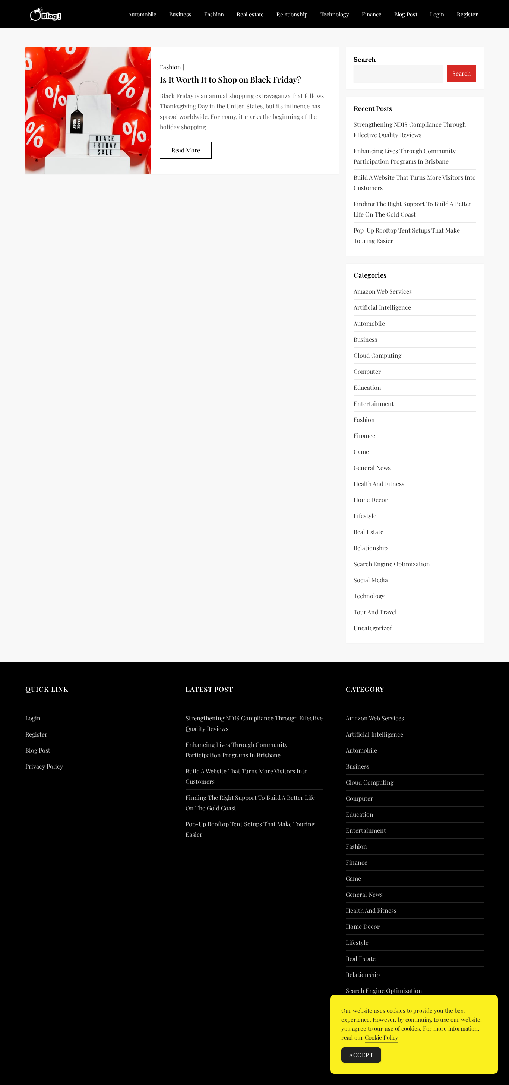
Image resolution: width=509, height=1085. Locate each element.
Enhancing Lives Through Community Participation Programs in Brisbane (405, 156)
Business (180, 14)
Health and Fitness (379, 484)
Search (365, 59)
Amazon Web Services (383, 291)
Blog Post (405, 14)
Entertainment (374, 403)
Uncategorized (373, 628)
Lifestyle (365, 516)
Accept (361, 1055)
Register (467, 14)
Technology (334, 14)
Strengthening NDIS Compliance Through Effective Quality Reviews (410, 129)
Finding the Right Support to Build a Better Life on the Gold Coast (412, 209)
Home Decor (371, 500)
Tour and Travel (375, 612)
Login (437, 14)
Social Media (371, 580)
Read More (185, 150)
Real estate (250, 14)
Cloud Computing (377, 355)
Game (361, 451)
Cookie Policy (381, 1037)
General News (372, 467)
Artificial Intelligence (382, 307)
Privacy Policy (44, 766)
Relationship (292, 14)
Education (367, 387)
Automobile (142, 14)
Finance (372, 14)
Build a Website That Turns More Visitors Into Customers (415, 182)
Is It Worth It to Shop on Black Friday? (230, 79)
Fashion (214, 14)
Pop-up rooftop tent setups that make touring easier (407, 235)
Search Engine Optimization (392, 564)
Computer (367, 371)
